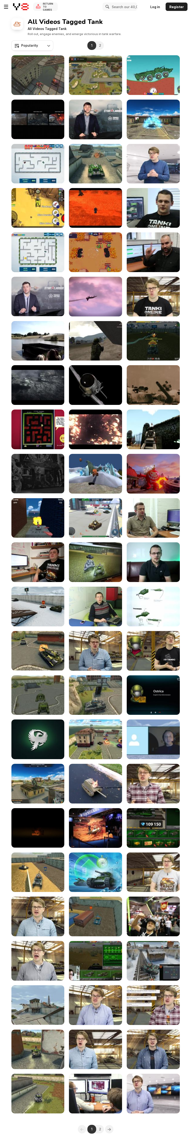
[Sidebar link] (6, 6)
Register (176, 7)
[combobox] (32, 45)
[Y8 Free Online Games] (21, 6)
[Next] (109, 1129)
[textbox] (32, 45)
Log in (155, 7)
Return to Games (48, 7)
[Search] (106, 7)
